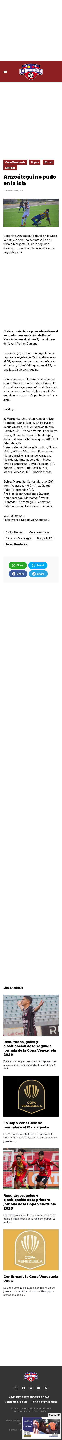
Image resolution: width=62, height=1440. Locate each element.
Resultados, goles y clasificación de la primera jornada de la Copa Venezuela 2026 (29, 1201)
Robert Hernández (16, 544)
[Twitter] (16, 1388)
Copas (35, 162)
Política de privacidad (44, 1401)
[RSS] (46, 1388)
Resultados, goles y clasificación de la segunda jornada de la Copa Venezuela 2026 (29, 1048)
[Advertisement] (31, 30)
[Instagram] (31, 1388)
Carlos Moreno (14, 532)
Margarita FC (44, 538)
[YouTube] (38, 1388)
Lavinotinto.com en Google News (29, 1396)
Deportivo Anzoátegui (18, 538)
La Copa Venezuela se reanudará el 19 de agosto (26, 1125)
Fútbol (48, 162)
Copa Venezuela (15, 162)
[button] (5, 72)
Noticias (10, 167)
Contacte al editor (16, 1401)
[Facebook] (23, 1388)
